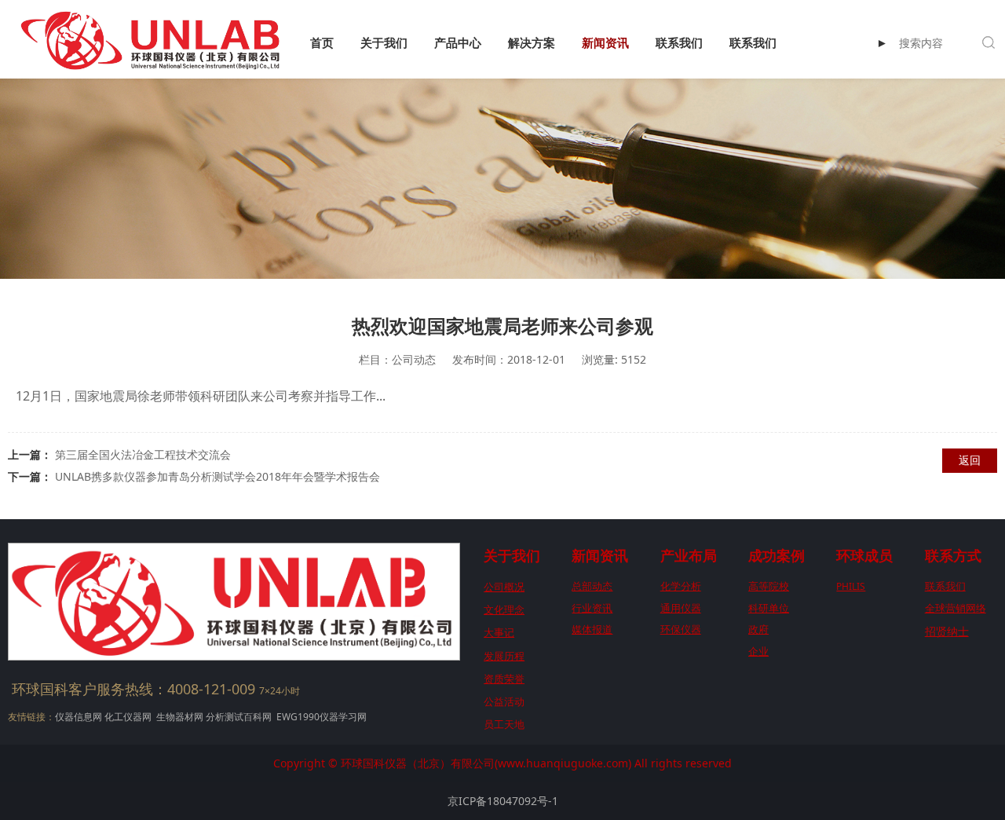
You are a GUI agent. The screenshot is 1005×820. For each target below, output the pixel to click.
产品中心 (457, 43)
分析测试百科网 (239, 716)
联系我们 (679, 43)
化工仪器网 (128, 716)
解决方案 (531, 43)
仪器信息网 (78, 716)
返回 (970, 459)
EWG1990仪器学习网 (320, 716)
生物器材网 (179, 716)
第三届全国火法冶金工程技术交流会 (143, 454)
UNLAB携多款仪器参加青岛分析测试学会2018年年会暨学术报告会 (217, 476)
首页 (322, 43)
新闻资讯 (605, 43)
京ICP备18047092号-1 (503, 800)
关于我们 (383, 43)
